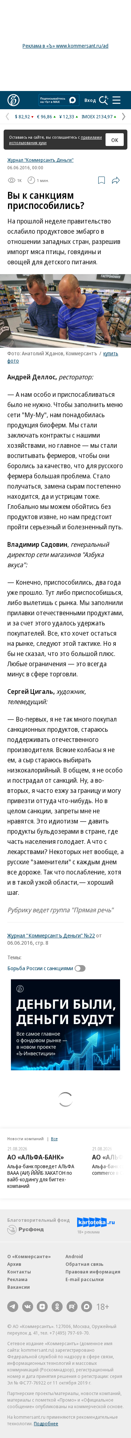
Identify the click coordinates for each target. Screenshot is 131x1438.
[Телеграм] (12, 1306)
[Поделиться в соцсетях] (115, 180)
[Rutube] (72, 1306)
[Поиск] (103, 100)
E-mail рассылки (85, 1279)
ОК (114, 139)
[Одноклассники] (57, 1306)
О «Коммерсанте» (29, 1256)
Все (54, 1138)
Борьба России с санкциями (40, 968)
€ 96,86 (44, 116)
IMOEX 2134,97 (97, 116)
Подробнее (46, 1423)
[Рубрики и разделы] (116, 100)
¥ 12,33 (66, 116)
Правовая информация (93, 1271)
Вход (90, 100)
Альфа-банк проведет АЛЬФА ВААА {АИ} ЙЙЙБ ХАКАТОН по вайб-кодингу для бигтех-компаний (40, 1176)
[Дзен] (42, 1306)
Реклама (17, 1279)
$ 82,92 (22, 116)
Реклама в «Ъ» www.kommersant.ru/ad (65, 45)
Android (74, 1256)
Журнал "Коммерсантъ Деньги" (40, 160)
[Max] (86, 1306)
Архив (14, 1264)
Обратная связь (84, 1264)
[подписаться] (82, 968)
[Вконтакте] (27, 1306)
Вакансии (18, 1287)
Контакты (19, 1271)
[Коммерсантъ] (13, 100)
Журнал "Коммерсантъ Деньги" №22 (51, 935)
